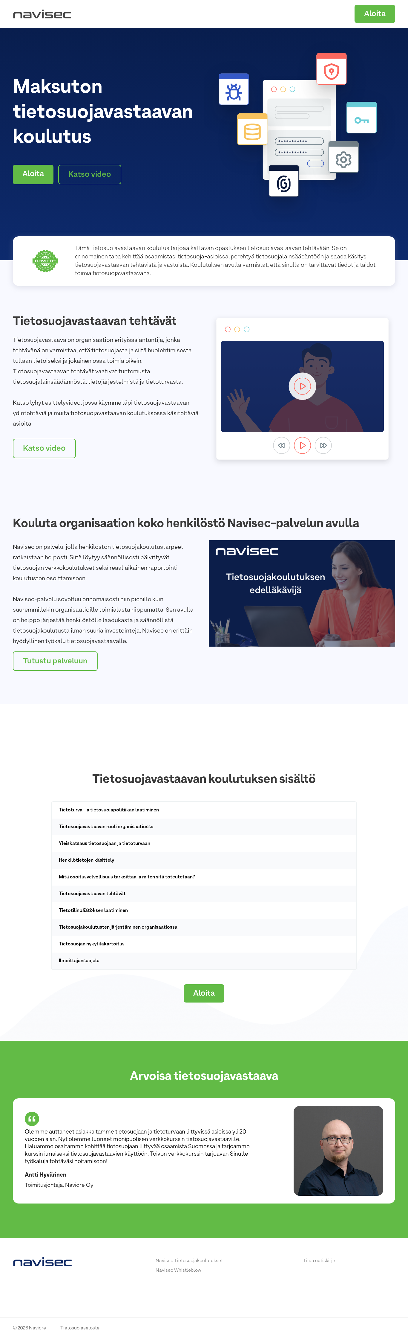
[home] (43, 14)
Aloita (375, 14)
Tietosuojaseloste (79, 1328)
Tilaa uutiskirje (319, 1261)
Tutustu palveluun (55, 661)
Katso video (89, 174)
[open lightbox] (302, 389)
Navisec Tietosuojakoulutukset (189, 1261)
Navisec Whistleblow (178, 1270)
